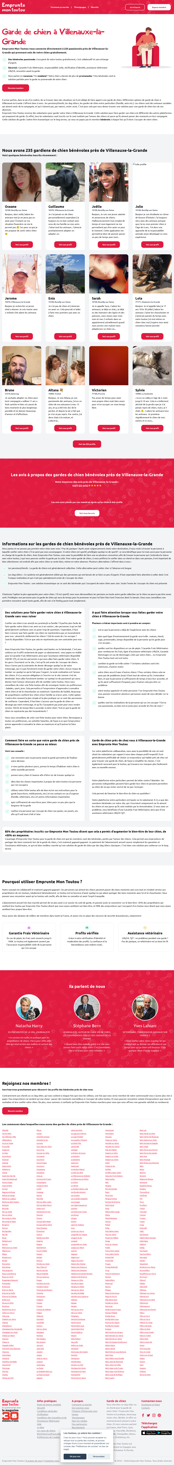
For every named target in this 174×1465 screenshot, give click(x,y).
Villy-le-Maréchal (146, 1342)
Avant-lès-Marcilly (8, 1176)
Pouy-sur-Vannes (111, 1244)
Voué (141, 1365)
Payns (107, 1192)
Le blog (40, 1427)
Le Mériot (74, 1185)
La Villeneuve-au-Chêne (79, 1179)
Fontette (40, 1293)
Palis (106, 1182)
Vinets (142, 1345)
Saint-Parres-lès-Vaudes (148, 1153)
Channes (5, 1339)
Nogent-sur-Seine (111, 1159)
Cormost (40, 1143)
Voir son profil (21, 244)
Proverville (109, 1260)
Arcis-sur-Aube (7, 1143)
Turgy (142, 1225)
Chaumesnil (6, 1365)
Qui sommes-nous (80, 1407)
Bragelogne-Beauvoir (10, 1280)
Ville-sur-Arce (145, 1316)
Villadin (142, 1283)
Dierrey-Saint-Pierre (44, 1205)
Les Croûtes (75, 1195)
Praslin (107, 1247)
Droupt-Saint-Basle (44, 1221)
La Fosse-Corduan (43, 1374)
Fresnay (39, 1306)
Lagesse (39, 1378)
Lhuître (73, 1221)
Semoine (143, 1176)
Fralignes (40, 1300)
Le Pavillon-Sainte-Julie (79, 1189)
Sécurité (94, 7)
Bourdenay (6, 1267)
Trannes (143, 1215)
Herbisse (40, 1335)
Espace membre (159, 7)
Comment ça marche (60, 7)
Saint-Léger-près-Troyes (114, 1368)
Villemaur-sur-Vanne (147, 1293)
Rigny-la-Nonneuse (112, 1293)
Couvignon (40, 1172)
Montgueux (75, 1358)
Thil (141, 1199)
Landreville (75, 1146)
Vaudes (142, 1260)
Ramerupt (109, 1283)
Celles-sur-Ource (8, 1313)
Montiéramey (76, 1361)
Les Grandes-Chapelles (79, 1199)
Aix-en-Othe (6, 1133)
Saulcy (142, 1169)
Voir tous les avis (87, 513)
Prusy (107, 1270)
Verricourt (143, 1277)
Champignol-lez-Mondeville (12, 1329)
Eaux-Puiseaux (42, 1228)
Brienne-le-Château (9, 1296)
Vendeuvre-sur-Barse (147, 1267)
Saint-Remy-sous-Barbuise (149, 1163)
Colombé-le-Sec (42, 1140)
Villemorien (144, 1303)
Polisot (107, 1225)
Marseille (120, 1430)
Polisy (107, 1228)
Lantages (74, 1150)
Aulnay (4, 1172)
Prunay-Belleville (111, 1267)
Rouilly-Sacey (110, 1316)
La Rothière (75, 1156)
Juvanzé (40, 1361)
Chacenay (5, 1316)
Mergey (74, 1306)
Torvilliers (143, 1205)
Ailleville (5, 1130)
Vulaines (143, 1371)
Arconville (6, 1146)
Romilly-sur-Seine (111, 1303)
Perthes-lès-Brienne (112, 1202)
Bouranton (6, 1264)
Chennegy (6, 1368)
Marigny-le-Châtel (77, 1286)
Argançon (5, 1150)
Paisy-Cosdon (110, 1179)
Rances (108, 1286)
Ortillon (108, 1169)
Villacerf (143, 1280)
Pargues (108, 1185)
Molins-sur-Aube (77, 1345)
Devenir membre (15, 1111)
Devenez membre (15, 88)
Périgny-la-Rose (111, 1199)
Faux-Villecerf (42, 1267)
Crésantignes (41, 1182)
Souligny (143, 1189)
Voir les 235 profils (87, 444)
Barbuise (5, 1205)
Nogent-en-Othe (111, 1153)
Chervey (5, 1371)
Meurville (74, 1342)
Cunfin (39, 1189)
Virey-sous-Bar (145, 1348)
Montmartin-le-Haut (78, 1371)
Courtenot (40, 1159)
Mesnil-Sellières (77, 1332)
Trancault (143, 1212)
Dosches (40, 1215)
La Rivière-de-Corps (78, 1153)
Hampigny (40, 1332)
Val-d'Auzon (144, 1234)
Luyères (74, 1251)
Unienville (143, 1228)
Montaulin (74, 1348)
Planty (107, 1215)
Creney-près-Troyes (44, 1179)
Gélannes (40, 1316)
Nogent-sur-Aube (111, 1156)
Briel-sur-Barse (7, 1290)
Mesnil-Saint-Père (77, 1329)
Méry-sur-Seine (76, 1313)
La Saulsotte (75, 1159)
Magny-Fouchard (77, 1260)
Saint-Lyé (143, 1130)
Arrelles (5, 1153)
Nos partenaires (79, 1424)
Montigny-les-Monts (78, 1368)
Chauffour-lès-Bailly (9, 1361)
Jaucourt (40, 1345)
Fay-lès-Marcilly (42, 1270)
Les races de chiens (46, 1430)
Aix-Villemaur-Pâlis (9, 1137)
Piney (107, 1208)
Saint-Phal (143, 1156)
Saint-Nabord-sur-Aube (148, 1140)
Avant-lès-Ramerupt (9, 1179)
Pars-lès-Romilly (111, 1189)
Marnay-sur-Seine (77, 1290)
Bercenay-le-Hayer (9, 1221)
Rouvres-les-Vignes (112, 1322)
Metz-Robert (76, 1339)
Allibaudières (7, 1140)
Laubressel (75, 1166)
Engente (40, 1241)
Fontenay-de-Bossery (44, 1290)
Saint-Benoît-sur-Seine (113, 1339)
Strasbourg (120, 1437)
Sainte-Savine (110, 1348)
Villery (142, 1313)
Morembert (109, 1133)
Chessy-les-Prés (8, 1378)
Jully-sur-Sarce (42, 1358)
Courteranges (42, 1163)
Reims (132, 1433)
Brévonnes (6, 1286)
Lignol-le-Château (77, 1225)
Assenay (5, 1163)
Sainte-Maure (110, 1345)
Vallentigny (144, 1241)
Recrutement (78, 1427)
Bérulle (5, 1234)
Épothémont (41, 1247)
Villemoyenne (145, 1306)
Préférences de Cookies (48, 1437)
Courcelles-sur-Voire (44, 1146)
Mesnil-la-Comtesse (78, 1319)
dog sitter (128, 1404)
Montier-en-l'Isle (77, 1365)
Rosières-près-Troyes (113, 1309)
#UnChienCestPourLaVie (49, 1433)
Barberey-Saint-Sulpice (10, 1202)
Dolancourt (41, 1208)
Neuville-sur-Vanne (112, 1146)
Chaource (5, 1342)
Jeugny (39, 1355)
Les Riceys (75, 1215)
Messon (74, 1335)
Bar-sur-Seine (7, 1215)
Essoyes (39, 1254)
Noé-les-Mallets (111, 1150)
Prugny (108, 1264)
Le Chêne (74, 1182)
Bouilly (4, 1260)
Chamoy (5, 1322)
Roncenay (109, 1306)
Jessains (40, 1352)
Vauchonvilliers (145, 1254)
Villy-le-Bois (144, 1339)
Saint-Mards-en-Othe (147, 1133)
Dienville (40, 1199)
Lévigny (74, 1218)
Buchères (5, 1306)
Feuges (39, 1280)
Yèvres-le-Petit (145, 1374)
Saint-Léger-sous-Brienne (114, 1371)
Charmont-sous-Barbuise (11, 1348)
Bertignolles (6, 1231)
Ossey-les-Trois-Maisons (114, 1176)
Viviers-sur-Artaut (146, 1355)
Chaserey (5, 1352)
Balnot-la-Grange (8, 1195)
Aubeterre (6, 1169)
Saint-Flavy (109, 1355)
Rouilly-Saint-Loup (112, 1319)
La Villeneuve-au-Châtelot (80, 1176)
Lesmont (74, 1208)
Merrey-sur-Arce (77, 1309)
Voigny (142, 1358)
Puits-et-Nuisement (112, 1273)
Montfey (74, 1355)
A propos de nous (34, 1460)
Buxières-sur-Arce (9, 1309)
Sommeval (143, 1182)
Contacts (145, 1407)
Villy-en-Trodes (145, 1335)
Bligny (4, 1254)
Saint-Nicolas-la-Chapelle (149, 1143)
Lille (114, 1433)
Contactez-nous (51, 1460)
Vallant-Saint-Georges (148, 1238)
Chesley (5, 1374)
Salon (142, 1166)
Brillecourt (6, 1300)
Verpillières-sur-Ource (148, 1273)
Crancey (40, 1176)
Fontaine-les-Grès (43, 1283)
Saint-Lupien (109, 1378)
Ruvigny (108, 1329)
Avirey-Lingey (7, 1182)
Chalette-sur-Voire (9, 1319)
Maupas (74, 1303)
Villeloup (143, 1290)
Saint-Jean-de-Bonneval (114, 1361)
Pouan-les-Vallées (111, 1238)
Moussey (108, 1137)
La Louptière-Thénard (79, 1140)
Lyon (130, 1427)
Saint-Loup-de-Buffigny (113, 1374)
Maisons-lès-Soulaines (79, 1270)
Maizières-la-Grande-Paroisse (81, 1273)
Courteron (40, 1166)
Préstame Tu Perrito (123, 1450)
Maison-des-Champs (78, 1264)
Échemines (41, 1231)
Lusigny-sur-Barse (77, 1247)
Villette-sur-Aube (146, 1322)
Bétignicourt (7, 1241)
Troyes (142, 1221)
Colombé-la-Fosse (43, 1137)
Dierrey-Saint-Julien (44, 1202)
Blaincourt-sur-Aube (9, 1247)
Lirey (73, 1228)
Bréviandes (6, 1283)
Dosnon (39, 1218)
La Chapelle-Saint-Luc (44, 1371)
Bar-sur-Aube (7, 1212)
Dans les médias (79, 1420)
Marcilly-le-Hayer (77, 1283)
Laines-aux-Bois (76, 1130)
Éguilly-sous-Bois (43, 1238)
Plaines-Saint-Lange (112, 1212)
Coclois (39, 1133)
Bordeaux (131, 1430)
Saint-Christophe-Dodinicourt (116, 1342)
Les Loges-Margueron (79, 1205)
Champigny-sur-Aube (10, 1332)
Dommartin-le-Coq (43, 1212)
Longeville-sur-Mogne (79, 1234)
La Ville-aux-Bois (77, 1172)
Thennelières (144, 1192)
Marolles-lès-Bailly (77, 1293)
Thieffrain (143, 1195)
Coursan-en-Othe (43, 1153)
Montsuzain (109, 1130)
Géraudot (40, 1319)
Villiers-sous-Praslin (147, 1332)
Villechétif (143, 1286)
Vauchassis (143, 1251)
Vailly (142, 1231)
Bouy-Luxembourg (9, 1273)
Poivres (108, 1221)
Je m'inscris (135, 7)
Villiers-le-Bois (145, 1329)
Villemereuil (144, 1296)
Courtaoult (41, 1156)
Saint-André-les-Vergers (114, 1332)
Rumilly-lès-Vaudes (112, 1326)
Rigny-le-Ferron (111, 1296)
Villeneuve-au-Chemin (148, 1309)
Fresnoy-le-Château (44, 1309)
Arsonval (5, 1159)
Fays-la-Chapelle (42, 1273)
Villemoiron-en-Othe (147, 1300)
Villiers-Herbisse (146, 1326)
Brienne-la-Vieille (8, 1293)
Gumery (39, 1326)
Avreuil (4, 1189)
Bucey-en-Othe (8, 1303)
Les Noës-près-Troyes (79, 1212)
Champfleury (7, 1326)
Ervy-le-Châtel (42, 1251)
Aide (39, 1424)
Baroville (5, 1208)
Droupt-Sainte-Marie (44, 1225)
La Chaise (40, 1368)
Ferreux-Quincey (43, 1277)
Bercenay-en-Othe (9, 1218)
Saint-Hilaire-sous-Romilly (114, 1358)
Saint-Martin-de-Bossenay (149, 1137)
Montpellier (122, 1433)
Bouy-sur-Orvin (7, 1277)
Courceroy (40, 1150)
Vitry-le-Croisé (145, 1352)
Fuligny (39, 1313)
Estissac (39, 1257)
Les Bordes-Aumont (78, 1192)
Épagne (39, 1244)
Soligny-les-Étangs (146, 1179)
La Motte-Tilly (76, 1143)
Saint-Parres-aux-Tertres (149, 1150)
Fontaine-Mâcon (43, 1286)
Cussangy (40, 1192)
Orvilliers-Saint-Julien (113, 1172)
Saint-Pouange (145, 1159)
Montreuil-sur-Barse (78, 1378)
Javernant (40, 1348)
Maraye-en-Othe (77, 1280)
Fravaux (39, 1303)
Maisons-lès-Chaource (79, 1267)
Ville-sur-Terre (145, 1319)
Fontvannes (41, 1296)
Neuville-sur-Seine (112, 1143)
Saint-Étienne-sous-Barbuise (115, 1352)
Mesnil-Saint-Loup (77, 1326)
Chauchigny (6, 1355)
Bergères (5, 1225)
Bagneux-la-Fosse (8, 1192)
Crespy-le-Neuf (42, 1185)
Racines (108, 1277)
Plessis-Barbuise (111, 1218)
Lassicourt (74, 1163)
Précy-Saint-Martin (112, 1254)
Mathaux (74, 1300)
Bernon (5, 1228)
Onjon (107, 1163)
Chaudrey (5, 1358)
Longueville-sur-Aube (79, 1244)
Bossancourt (6, 1257)
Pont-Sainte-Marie (112, 1231)
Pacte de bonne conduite (49, 1404)
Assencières (6, 1166)
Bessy (4, 1238)
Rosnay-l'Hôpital (111, 1313)
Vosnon (142, 1361)
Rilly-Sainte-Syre (111, 1300)
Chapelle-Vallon (8, 1345)
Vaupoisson (144, 1264)
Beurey (5, 1244)
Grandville (40, 1322)
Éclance (39, 1234)
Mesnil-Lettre (76, 1322)
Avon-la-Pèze (7, 1185)
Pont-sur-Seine (110, 1234)
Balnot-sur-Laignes (9, 1199)
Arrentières (6, 1156)
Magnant (74, 1254)
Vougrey (143, 1368)
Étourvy (39, 1260)
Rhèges (108, 1290)
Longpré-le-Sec (76, 1238)
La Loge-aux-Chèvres (78, 1133)
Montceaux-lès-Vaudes (79, 1352)
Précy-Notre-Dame (112, 1251)
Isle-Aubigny (41, 1339)
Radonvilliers (110, 1280)
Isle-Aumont (41, 1342)
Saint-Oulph (144, 1146)
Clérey (39, 1130)
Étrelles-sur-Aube (43, 1264)
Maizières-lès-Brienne (79, 1277)
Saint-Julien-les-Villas (113, 1365)
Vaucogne (143, 1257)
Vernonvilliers (145, 1270)
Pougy (107, 1241)
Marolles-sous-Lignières (79, 1296)
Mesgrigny (75, 1316)
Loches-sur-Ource (77, 1231)
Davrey (39, 1195)
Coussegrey (41, 1169)
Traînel (142, 1208)
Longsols (74, 1241)
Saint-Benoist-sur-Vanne (114, 1335)
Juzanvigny (41, 1365)
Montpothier (75, 1374)
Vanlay (142, 1247)
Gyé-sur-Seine (42, 1329)
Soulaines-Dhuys (146, 1185)
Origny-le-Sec (110, 1166)
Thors (142, 1202)
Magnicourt (75, 1257)
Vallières (143, 1244)
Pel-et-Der (109, 1195)
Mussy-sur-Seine (111, 1140)
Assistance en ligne (150, 1404)
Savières (143, 1172)
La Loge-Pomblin (77, 1137)
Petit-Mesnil (109, 1205)
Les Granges (75, 1202)
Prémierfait (109, 1257)
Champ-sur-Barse (8, 1335)
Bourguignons (7, 1270)
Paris (124, 1427)
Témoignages (80, 7)
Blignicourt (6, 1251)
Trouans (143, 1218)
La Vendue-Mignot (78, 1169)
